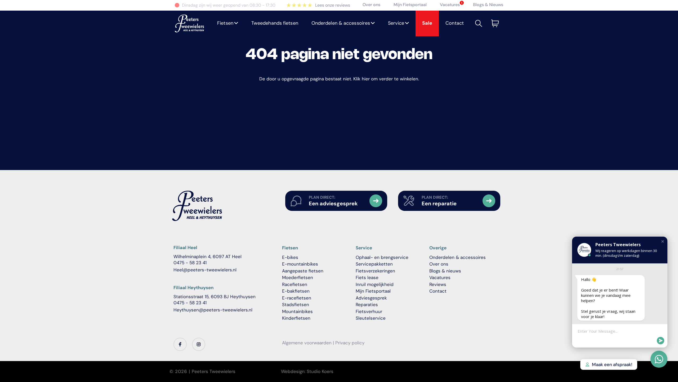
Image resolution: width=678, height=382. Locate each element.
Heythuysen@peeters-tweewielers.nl (212, 310)
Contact (438, 291)
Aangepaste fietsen (302, 271)
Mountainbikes (297, 311)
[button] (228, 23)
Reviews (437, 284)
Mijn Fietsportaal (410, 4)
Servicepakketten (374, 264)
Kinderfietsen (296, 318)
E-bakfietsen (296, 291)
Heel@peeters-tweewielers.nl (205, 270)
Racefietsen (294, 284)
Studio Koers (320, 371)
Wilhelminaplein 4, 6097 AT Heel (207, 256)
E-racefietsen (296, 298)
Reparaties (367, 304)
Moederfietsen (297, 277)
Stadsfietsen (295, 304)
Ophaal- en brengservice (382, 257)
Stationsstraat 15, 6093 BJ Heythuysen (214, 296)
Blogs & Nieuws (488, 4)
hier (366, 79)
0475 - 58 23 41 (190, 263)
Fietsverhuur (369, 311)
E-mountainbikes (300, 264)
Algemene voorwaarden (307, 343)
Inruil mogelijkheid (375, 284)
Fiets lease (367, 277)
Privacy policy (349, 343)
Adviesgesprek (371, 298)
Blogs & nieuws (445, 271)
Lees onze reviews (332, 5)
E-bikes (290, 257)
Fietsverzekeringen (375, 271)
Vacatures (450, 4)
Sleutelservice (371, 318)
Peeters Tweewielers (213, 371)
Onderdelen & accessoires (457, 257)
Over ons (371, 4)
